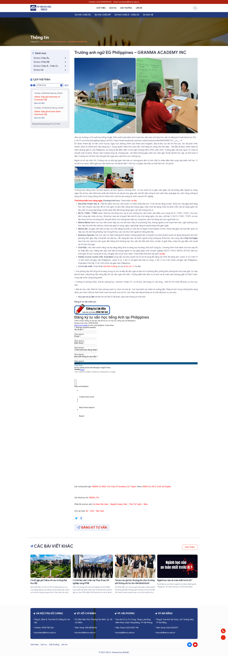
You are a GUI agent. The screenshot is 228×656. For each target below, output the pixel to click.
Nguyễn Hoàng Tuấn (118, 504)
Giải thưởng (126, 8)
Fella (113, 486)
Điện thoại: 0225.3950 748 (127, 628)
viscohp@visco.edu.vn (125, 632)
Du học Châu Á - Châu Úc (127, 15)
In (68, 85)
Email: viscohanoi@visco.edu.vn (126, 2)
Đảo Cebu (100, 511)
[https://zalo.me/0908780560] (223, 637)
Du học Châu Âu (83, 15)
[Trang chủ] (40, 8)
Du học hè (148, 15)
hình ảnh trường (110, 266)
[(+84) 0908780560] (223, 631)
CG (128, 486)
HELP (153, 486)
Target (133, 486)
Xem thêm (190, 547)
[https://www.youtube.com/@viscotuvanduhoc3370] (195, 644)
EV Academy (121, 486)
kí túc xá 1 (128, 266)
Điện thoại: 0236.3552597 (167, 628)
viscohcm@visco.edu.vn (85, 632)
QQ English (166, 486)
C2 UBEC (102, 486)
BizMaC (126, 652)
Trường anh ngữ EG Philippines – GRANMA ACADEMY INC (64, 42)
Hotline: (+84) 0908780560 (100, 2)
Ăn (87, 511)
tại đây (134, 200)
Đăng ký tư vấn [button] (94, 527)
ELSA (159, 486)
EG (149, 486)
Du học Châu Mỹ (103, 15)
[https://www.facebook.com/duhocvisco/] (189, 644)
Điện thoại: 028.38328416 (86, 628)
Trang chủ (34, 42)
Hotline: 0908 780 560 (44, 628)
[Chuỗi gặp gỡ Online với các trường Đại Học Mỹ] (50, 574)
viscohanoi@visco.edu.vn (45, 632)
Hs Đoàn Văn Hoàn (100, 504)
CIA (108, 486)
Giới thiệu (101, 8)
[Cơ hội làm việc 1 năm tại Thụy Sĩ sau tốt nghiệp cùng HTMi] (93, 574)
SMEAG (95, 486)
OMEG (144, 486)
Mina (145, 504)
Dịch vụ (112, 8)
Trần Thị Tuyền (135, 504)
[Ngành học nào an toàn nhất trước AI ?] (177, 571)
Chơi (92, 511)
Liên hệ (139, 8)
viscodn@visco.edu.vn (165, 632)
